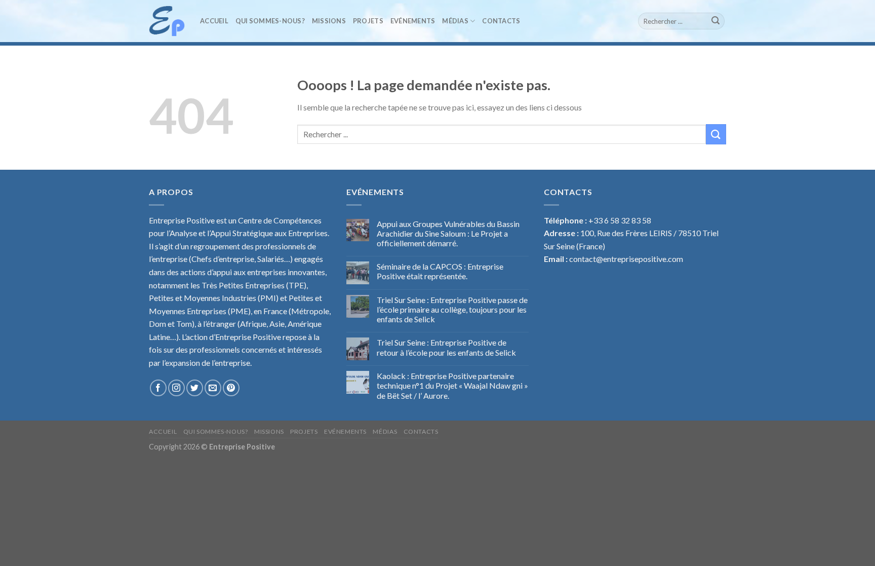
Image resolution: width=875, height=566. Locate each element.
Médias (455, 21)
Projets (368, 21)
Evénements (412, 21)
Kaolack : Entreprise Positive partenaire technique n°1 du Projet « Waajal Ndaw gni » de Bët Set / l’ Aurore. (452, 385)
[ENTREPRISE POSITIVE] (167, 20)
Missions (329, 21)
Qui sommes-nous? (270, 21)
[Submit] (715, 21)
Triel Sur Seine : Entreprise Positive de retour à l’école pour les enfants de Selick (446, 347)
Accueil (214, 21)
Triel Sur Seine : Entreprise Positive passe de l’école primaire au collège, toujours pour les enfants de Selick (452, 309)
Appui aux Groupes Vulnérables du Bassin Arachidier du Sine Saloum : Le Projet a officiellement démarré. (448, 233)
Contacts (501, 21)
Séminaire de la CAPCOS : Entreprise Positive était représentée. (440, 271)
